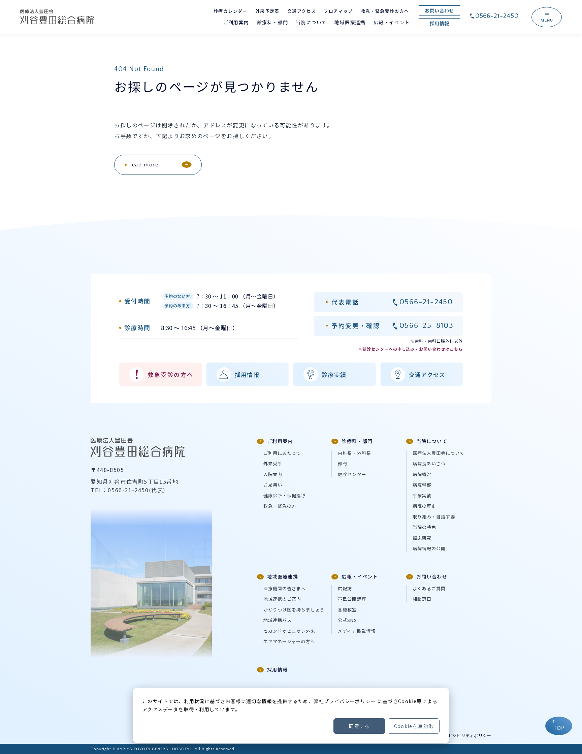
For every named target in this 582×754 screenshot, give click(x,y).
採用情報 (277, 669)
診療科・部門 (357, 441)
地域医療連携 (282, 576)
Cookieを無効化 (413, 726)
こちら (456, 349)
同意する (359, 726)
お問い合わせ (431, 576)
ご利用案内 (280, 441)
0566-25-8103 (426, 325)
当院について (431, 441)
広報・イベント (360, 576)
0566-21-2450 (497, 16)
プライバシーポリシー (350, 701)
